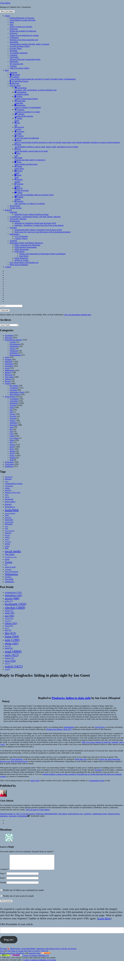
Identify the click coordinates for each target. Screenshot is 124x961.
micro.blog (9, 520)
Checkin (13, 405)
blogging (8, 479)
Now (21, 25)
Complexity (14, 388)
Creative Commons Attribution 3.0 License (39, 960)
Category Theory (21, 238)
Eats (17, 124)
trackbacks (13, 816)
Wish (12, 460)
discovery (8, 490)
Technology (9, 462)
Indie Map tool (80, 759)
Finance (13, 348)
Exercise (19, 128)
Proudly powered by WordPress (12, 953)
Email (3, 878)
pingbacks (4, 816)
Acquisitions (36, 89)
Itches (46, 146)
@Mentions (24, 39)
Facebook (9, 499)
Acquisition (14, 399)
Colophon (13, 55)
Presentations (15, 221)
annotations (9, 477)
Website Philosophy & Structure (22, 18)
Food (7, 357)
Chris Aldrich (5, 3)
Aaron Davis (100, 727)
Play (11, 442)
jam (8, 630)
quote (9, 648)
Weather (13, 458)
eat (9, 615)
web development (11, 571)
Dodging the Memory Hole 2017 (59, 729)
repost (9, 658)
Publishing (14, 353)
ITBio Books (20, 252)
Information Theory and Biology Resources (26, 243)
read (13, 651)
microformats (9, 522)
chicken (9, 611)
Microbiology (15, 394)
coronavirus (9, 486)
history (8, 504)
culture (7, 488)
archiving (87, 814)
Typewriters (9, 464)
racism (7, 544)
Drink (12, 407)
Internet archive (114, 814)
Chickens (24, 115)
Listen (12, 436)
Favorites (19, 132)
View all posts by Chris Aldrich (38, 810)
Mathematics (14, 234)
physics (7, 535)
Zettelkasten (9, 582)
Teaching (13, 228)
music (6, 526)
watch (14, 666)
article (12, 598)
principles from (35, 953)
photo (11, 643)
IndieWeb (13, 212)
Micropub (8, 524)
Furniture (8, 359)
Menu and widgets (7, 11)
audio (9, 601)
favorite (8, 621)
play (8, 646)
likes (17, 154)
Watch (12, 455)
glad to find (35, 781)
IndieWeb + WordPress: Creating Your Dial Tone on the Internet (39, 225)
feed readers (10, 501)
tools (7, 559)
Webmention (11, 574)
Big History (14, 386)
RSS (6, 548)
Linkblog (43, 78)
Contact (8, 267)
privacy (7, 539)
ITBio (7, 515)
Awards (13, 342)
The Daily (10, 554)
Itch (11, 429)
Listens (30, 159)
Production (14, 351)
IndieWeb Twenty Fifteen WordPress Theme (32, 214)
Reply (12, 449)
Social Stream (15, 206)
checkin (15, 607)
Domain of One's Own (12, 492)
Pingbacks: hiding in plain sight (71, 698)
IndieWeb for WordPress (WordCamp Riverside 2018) (35, 223)
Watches (30, 202)
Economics (9, 335)
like (10, 633)
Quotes (18, 172)
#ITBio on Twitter (21, 260)
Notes (26, 163)
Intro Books (23, 256)
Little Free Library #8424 (19, 68)
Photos (19, 167)
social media (13, 551)
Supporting (29, 43)
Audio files (20, 102)
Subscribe (13, 72)
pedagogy (8, 533)
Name (3, 873)
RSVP (12, 453)
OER (6, 528)
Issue (12, 427)
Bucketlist (13, 51)
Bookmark (14, 403)
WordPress (9, 466)
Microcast (15, 83)
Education (9, 338)
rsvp (10, 660)
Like (11, 434)
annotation (13, 595)
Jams (31, 150)
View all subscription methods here (77, 315)
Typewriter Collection (18, 219)
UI (6, 565)
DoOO (6, 494)
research (7, 546)
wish (7, 669)
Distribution (14, 346)
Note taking (9, 377)
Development (15, 344)
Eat (11, 410)
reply (12, 655)
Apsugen (13, 66)
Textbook (13, 241)
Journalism (9, 364)
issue (9, 626)
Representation (15, 355)
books (6, 481)
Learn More (104, 918)
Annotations (22, 93)
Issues (67, 141)
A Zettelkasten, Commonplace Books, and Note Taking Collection (35, 217)
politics (7, 537)
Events (12, 414)
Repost (12, 451)
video (7, 663)
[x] (5, 823)
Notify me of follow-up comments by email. (23, 890)
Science (8, 383)
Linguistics (9, 366)
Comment (4, 869)
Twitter (8, 562)
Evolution (13, 390)
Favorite (13, 418)
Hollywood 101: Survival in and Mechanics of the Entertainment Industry (43, 232)
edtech (7, 497)
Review (8, 381)
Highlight (13, 423)
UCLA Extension (21, 236)
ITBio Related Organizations (26, 247)
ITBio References (21, 258)
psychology (8, 541)
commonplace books (14, 483)
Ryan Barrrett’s (17, 759)
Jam (11, 431)
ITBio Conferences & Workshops (27, 245)
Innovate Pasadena (10, 513)
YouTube (9, 579)
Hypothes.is (10, 507)
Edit (11, 412)
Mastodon (8, 518)
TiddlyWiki (25, 58)
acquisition (13, 592)
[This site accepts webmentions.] (15, 955)
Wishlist (19, 198)
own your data (9, 531)
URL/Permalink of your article (16, 924)
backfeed (98, 770)
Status (2, 814)
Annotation (14, 401)
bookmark (15, 604)
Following (23, 30)
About (7, 16)
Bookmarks (28, 106)
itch (7, 628)
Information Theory (17, 392)
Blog (7, 70)
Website (3, 882)
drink (9, 613)
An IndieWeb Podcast (19, 81)
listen (12, 636)
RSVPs (22, 189)
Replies (19, 180)
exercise (9, 618)
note (12, 640)
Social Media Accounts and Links (22, 20)
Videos (34, 194)
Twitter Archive (16, 208)
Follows (27, 137)
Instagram (13, 425)
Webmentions (69, 727)
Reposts (19, 185)
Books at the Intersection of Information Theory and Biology (42, 254)
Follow (12, 421)
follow (11, 623)
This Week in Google (11, 557)
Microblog (16, 75)
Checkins (27, 111)
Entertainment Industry (13, 340)
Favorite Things (16, 48)
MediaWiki (16, 63)
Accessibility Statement (18, 53)
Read (12, 447)
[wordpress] (5, 820)
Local (7, 368)
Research (8, 210)
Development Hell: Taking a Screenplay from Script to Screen (38, 230)
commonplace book (96, 781)
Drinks (18, 119)
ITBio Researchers (22, 249)
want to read (10, 567)
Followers (24, 34)
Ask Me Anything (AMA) (20, 46)
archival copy (78, 814)
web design (8, 569)
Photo (12, 440)
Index (12, 22)
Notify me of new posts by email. (18, 896)
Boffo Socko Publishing (19, 265)
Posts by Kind (15, 86)
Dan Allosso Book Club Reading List (24, 262)
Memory (8, 372)
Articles (26, 97)
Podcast (8, 379)
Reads (18, 176)
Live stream (14, 438)
